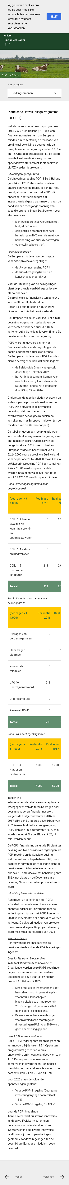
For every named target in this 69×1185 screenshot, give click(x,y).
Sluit (54, 16)
